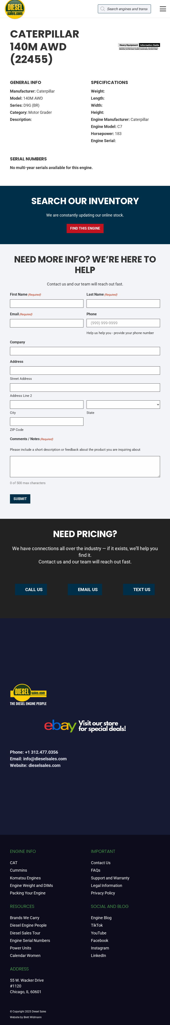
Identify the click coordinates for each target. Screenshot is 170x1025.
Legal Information (106, 885)
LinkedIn (98, 955)
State (90, 413)
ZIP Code (16, 430)
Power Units (20, 948)
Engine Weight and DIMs (31, 885)
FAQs (95, 870)
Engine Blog (101, 917)
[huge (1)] (85, 728)
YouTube (98, 933)
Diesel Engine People (28, 925)
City (13, 413)
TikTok (97, 925)
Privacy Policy (103, 893)
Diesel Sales (39, 1011)
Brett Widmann (33, 1017)
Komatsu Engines (25, 878)
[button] (163, 9)
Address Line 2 (21, 396)
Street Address (21, 379)
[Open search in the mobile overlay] (124, 8)
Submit (20, 499)
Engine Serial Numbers (30, 940)
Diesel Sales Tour (25, 933)
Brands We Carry (24, 917)
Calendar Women (25, 955)
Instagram (100, 948)
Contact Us (100, 862)
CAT (13, 862)
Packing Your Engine (28, 893)
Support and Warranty (110, 878)
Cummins (18, 870)
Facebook (99, 940)
